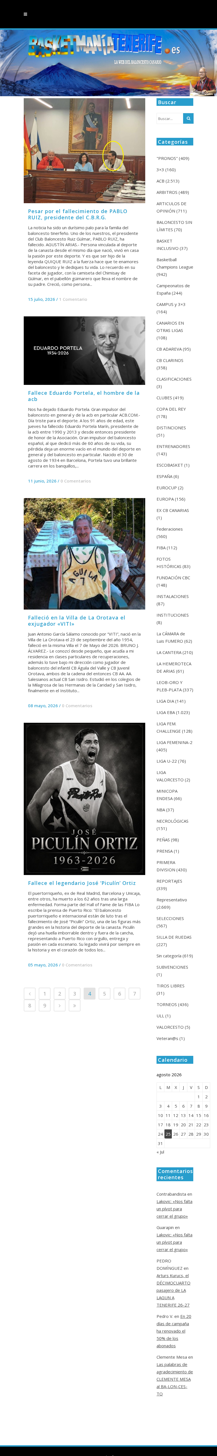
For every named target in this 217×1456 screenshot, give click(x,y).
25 (168, 1134)
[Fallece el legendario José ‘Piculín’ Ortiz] (84, 799)
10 (160, 1115)
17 (160, 1124)
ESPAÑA (164, 476)
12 (175, 1115)
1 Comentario (73, 299)
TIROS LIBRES (171, 985)
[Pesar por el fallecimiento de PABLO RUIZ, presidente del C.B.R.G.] (84, 150)
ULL (160, 1015)
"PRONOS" (167, 158)
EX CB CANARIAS (173, 510)
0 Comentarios (75, 481)
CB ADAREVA (169, 349)
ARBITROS (167, 192)
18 (168, 1124)
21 (191, 1124)
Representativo (172, 899)
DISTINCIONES (171, 427)
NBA (161, 809)
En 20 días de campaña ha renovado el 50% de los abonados (174, 1330)
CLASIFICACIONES (174, 379)
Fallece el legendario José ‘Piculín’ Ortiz (82, 883)
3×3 (160, 169)
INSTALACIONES (173, 596)
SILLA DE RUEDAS (174, 937)
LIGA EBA (166, 712)
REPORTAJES (169, 881)
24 (160, 1134)
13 (183, 1115)
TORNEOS (167, 1004)
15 (198, 1115)
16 (206, 1115)
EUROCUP (167, 487)
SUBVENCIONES (172, 967)
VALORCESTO (170, 1027)
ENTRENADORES (173, 446)
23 (206, 1124)
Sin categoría (169, 955)
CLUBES (164, 397)
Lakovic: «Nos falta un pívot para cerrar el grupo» (174, 1208)
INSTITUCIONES (173, 615)
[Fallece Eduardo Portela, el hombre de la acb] (84, 350)
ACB (160, 181)
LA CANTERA (169, 652)
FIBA (161, 547)
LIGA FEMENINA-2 (174, 742)
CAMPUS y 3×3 (171, 304)
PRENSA (165, 851)
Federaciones (170, 529)
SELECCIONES (170, 918)
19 (175, 1124)
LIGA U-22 (167, 761)
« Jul (160, 1152)
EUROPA (165, 499)
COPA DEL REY (171, 409)
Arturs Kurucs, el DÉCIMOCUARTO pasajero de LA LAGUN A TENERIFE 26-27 (173, 1290)
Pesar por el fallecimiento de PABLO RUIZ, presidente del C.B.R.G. (77, 214)
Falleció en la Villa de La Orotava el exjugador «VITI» (76, 620)
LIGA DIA (165, 701)
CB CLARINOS (170, 360)
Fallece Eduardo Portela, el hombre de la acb (84, 395)
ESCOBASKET (170, 465)
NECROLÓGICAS (172, 821)
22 (198, 1124)
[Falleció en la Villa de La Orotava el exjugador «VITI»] (84, 554)
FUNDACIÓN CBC (173, 577)
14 (191, 1115)
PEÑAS (163, 839)
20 (183, 1124)
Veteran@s (167, 1038)
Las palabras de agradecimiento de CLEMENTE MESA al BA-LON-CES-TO (175, 1379)
